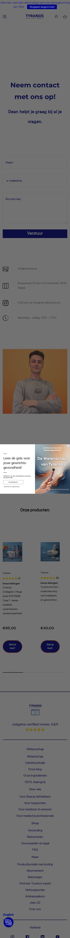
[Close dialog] (68, 446)
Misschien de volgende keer (12, 486)
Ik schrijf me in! (13, 482)
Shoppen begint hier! (42, 6)
